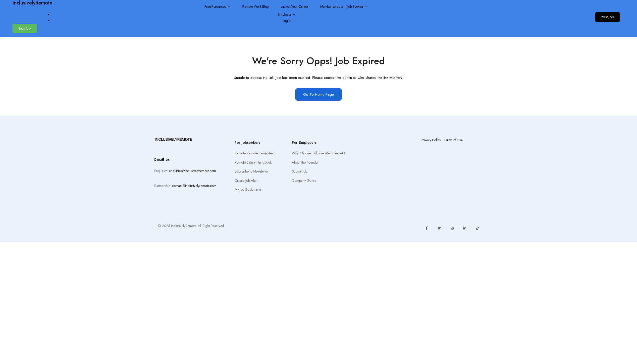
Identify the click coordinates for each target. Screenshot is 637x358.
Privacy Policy (431, 139)
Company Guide (304, 180)
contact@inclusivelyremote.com (194, 185)
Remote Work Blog (255, 6)
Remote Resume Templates (254, 153)
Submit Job (299, 171)
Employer (285, 14)
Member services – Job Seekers (342, 6)
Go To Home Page (318, 94)
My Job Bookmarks (248, 189)
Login (286, 20)
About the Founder (305, 162)
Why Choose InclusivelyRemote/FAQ (318, 153)
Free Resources (216, 6)
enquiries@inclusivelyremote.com (192, 170)
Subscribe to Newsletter (251, 171)
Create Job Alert (246, 180)
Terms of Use (453, 139)
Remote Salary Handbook (253, 162)
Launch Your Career (294, 6)
